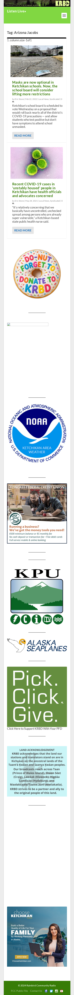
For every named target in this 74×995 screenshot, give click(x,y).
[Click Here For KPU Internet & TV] (37, 596)
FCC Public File (19, 990)
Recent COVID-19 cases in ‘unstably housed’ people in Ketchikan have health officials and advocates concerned (37, 190)
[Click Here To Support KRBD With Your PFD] (37, 697)
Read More (22, 135)
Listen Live (15, 11)
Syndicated (55, 99)
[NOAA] (37, 433)
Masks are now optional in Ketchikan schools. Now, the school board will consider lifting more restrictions (35, 88)
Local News (44, 99)
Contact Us (36, 990)
